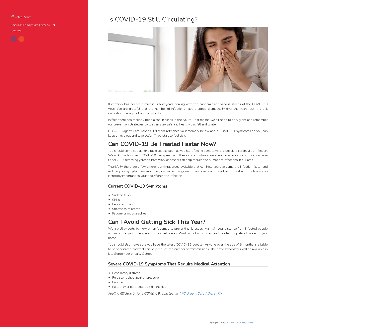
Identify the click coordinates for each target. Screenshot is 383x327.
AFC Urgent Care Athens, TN (200, 293)
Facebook (14, 39)
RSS (21, 39)
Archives (16, 31)
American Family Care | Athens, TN (33, 25)
